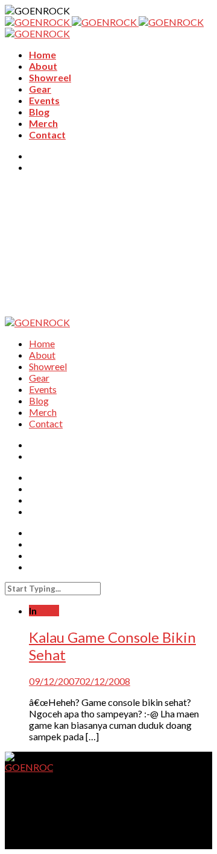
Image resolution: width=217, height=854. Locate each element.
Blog (39, 111)
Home (42, 54)
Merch (43, 123)
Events (44, 100)
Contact (47, 134)
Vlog (49, 610)
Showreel (50, 77)
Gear (40, 88)
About (43, 66)
